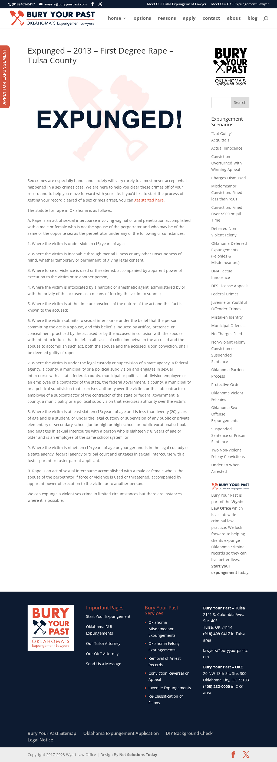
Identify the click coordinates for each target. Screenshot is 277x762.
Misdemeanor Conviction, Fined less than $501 (226, 192)
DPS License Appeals (230, 285)
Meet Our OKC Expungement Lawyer (240, 4)
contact (211, 18)
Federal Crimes (225, 293)
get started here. (150, 200)
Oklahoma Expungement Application (121, 733)
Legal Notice (40, 740)
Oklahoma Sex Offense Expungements (224, 414)
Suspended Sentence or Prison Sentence (228, 435)
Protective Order (226, 384)
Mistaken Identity (227, 317)
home (114, 18)
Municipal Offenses (228, 325)
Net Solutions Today (138, 754)
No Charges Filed (226, 333)
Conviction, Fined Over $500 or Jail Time (226, 214)
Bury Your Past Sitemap (52, 733)
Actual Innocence (226, 148)
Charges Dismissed (228, 177)
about (233, 18)
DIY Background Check (189, 733)
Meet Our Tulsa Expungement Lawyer (176, 4)
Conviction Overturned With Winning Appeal (226, 163)
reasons (167, 18)
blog (253, 18)
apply (189, 18)
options (142, 18)
